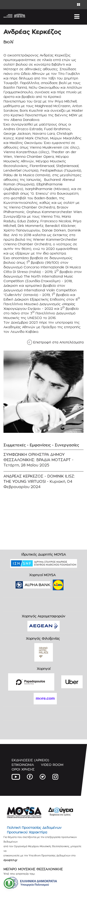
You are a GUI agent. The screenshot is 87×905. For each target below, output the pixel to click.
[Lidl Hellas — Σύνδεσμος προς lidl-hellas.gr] (51, 583)
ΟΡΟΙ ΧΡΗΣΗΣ (23, 769)
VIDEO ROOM (52, 764)
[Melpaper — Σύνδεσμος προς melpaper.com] (72, 583)
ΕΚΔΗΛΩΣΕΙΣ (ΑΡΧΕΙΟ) (30, 760)
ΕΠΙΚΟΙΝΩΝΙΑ (23, 764)
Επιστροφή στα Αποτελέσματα (57, 342)
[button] (9, 883)
